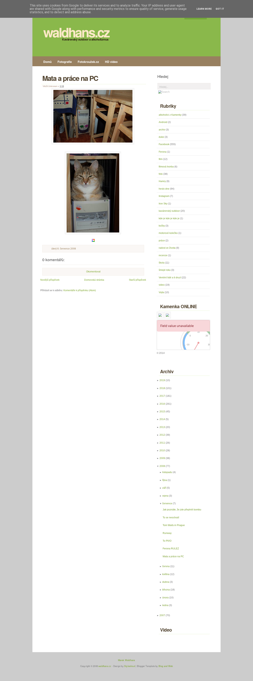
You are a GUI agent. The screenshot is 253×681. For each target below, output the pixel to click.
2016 (162, 403)
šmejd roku (165, 270)
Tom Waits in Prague (174, 525)
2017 (162, 396)
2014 (162, 419)
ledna (165, 605)
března (166, 589)
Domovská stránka (94, 280)
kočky (162, 225)
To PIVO (167, 540)
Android (163, 122)
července (167, 503)
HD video (111, 62)
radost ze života (167, 248)
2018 (162, 388)
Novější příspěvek (49, 280)
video (162, 284)
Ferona (163, 151)
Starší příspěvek (137, 280)
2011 (162, 442)
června (166, 566)
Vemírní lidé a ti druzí (170, 277)
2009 (162, 458)
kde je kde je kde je (169, 218)
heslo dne (164, 188)
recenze (163, 255)
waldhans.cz (76, 32)
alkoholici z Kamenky (170, 114)
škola (162, 262)
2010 (162, 450)
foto (161, 174)
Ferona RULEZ (171, 548)
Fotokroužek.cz (88, 62)
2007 (162, 615)
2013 (162, 427)
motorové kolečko (168, 233)
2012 (162, 435)
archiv (162, 129)
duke (162, 137)
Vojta (162, 292)
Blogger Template (146, 666)
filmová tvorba (166, 166)
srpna (165, 495)
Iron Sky (163, 203)
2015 (162, 411)
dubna (165, 582)
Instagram (164, 196)
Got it (220, 9)
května (165, 574)
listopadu (167, 472)
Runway (167, 533)
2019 (162, 380)
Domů (47, 62)
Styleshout (129, 666)
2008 (162, 466)
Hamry (162, 181)
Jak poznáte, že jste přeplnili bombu (182, 509)
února (165, 597)
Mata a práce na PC (70, 78)
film (161, 159)
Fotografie (65, 62)
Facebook (164, 144)
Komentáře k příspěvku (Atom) (79, 290)
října (164, 480)
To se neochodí (171, 517)
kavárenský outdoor (169, 211)
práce (162, 240)
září (164, 487)
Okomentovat (93, 271)
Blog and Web (166, 666)
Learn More (204, 9)
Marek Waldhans (126, 660)
